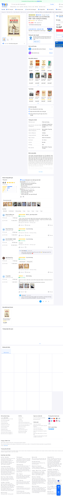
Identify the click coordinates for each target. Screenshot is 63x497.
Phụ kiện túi (28, 489)
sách (33, 6)
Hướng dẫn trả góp (4, 429)
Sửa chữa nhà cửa (37, 479)
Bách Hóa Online (35, 486)
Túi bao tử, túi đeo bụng (26, 493)
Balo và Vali (34, 457)
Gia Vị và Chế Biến (37, 489)
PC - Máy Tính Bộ (37, 474)
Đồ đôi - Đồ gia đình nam (24, 468)
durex (26, 450)
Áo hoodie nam (21, 467)
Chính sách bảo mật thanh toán (23, 422)
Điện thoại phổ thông (6, 479)
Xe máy (50, 488)
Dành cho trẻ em (6, 472)
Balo (33, 458)
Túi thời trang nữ (20, 486)
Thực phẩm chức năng (7, 484)
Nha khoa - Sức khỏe (54, 483)
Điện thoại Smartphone (5, 478)
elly (32, 450)
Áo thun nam (18, 465)
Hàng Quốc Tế (50, 457)
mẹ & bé (21, 6)
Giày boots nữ (20, 477)
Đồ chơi (12, 458)
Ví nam (17, 492)
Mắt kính (41, 462)
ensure (22, 450)
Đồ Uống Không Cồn (38, 491)
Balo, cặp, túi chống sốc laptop (39, 459)
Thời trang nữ (19, 457)
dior (5, 450)
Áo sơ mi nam (23, 466)
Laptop (42, 474)
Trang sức (33, 467)
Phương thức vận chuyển (5, 424)
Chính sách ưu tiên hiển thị (38, 429)
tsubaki (17, 451)
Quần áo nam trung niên (23, 470)
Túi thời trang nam (20, 491)
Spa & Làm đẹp (55, 481)
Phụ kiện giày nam (22, 483)
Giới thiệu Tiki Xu (21, 428)
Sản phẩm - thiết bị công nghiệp (54, 465)
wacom (56, 450)
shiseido (2, 451)
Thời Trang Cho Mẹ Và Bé (5, 458)
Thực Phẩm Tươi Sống (5, 466)
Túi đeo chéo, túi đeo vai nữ (21, 488)
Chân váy (24, 460)
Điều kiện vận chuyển (22, 432)
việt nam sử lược (42, 6)
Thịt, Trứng (6, 467)
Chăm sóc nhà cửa (7, 474)
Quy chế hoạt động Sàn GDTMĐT (39, 417)
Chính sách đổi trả (4, 427)
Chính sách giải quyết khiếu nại (23, 425)
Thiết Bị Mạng (38, 473)
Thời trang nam (19, 464)
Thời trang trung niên (22, 462)
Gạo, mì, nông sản (6, 470)
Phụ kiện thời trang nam (38, 463)
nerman (52, 450)
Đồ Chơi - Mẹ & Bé (5, 457)
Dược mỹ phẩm (10, 490)
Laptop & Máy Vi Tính (56, 464)
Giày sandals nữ (22, 476)
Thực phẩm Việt (10, 468)
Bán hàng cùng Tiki (36, 419)
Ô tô (53, 488)
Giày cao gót (18, 475)
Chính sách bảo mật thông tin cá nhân (25, 423)
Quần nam (23, 465)
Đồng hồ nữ (38, 467)
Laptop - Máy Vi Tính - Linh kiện (39, 470)
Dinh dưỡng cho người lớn (7, 462)
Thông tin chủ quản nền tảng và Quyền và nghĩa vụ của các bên (40, 436)
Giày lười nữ (26, 477)
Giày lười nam (18, 481)
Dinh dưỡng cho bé (6, 461)
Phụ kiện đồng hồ (37, 468)
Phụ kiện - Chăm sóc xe (51, 487)
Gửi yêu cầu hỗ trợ (4, 421)
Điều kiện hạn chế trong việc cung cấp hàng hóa (40, 426)
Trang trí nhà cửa (35, 478)
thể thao (36, 6)
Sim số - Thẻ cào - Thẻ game (56, 484)
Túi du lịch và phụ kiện (38, 458)
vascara (2, 450)
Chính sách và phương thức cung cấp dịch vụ (40, 431)
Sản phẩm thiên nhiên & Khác (7, 487)
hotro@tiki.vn (10, 432)
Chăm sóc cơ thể (6, 485)
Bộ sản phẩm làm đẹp (7, 490)
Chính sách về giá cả (37, 424)
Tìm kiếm (52, 4)
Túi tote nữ (23, 489)
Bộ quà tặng (37, 492)
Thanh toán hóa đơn (51, 480)
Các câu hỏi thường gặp (5, 420)
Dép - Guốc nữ (24, 475)
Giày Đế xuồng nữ (23, 478)
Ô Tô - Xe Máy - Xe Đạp (52, 486)
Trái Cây (2, 467)
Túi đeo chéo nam (22, 492)
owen (20, 450)
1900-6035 (6, 417)
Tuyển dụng (20, 420)
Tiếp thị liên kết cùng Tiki (22, 429)
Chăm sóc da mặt (4, 483)
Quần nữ (23, 458)
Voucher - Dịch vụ (51, 478)
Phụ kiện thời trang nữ (35, 462)
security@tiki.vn (10, 433)
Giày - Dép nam (19, 480)
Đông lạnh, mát (8, 469)
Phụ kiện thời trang (36, 461)
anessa (59, 450)
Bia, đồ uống (5, 471)
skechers (37, 450)
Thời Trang (57, 458)
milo (34, 450)
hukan (9, 451)
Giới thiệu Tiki (20, 417)
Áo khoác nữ (25, 459)
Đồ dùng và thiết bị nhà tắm (39, 481)
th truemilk (13, 450)
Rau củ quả (5, 468)
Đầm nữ (20, 458)
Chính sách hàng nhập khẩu (6, 430)
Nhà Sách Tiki (50, 491)
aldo (40, 450)
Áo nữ (17, 458)
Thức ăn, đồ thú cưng (6, 473)
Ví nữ (28, 488)
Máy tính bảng (5, 480)
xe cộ (18, 6)
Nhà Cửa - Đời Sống (36, 476)
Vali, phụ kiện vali (43, 459)
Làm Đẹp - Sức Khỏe (5, 482)
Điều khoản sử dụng (22, 426)
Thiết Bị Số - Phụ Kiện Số (52, 469)
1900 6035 (6, 445)
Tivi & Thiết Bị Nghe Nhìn (53, 466)
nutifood (46, 450)
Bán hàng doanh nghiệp (22, 431)
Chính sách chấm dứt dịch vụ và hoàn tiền (40, 434)
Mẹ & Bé (54, 462)
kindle (50, 450)
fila (14, 451)
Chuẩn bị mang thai (6, 464)
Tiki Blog (20, 419)
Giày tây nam (24, 481)
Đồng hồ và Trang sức (36, 466)
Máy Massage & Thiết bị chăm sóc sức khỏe (8, 486)
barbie (17, 450)
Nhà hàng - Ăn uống (53, 482)
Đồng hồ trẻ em (43, 468)
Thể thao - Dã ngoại (52, 460)
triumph (43, 450)
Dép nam (22, 482)
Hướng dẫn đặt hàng (4, 423)
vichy (12, 451)
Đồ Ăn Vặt (36, 490)
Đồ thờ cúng (36, 483)
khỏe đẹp (26, 6)
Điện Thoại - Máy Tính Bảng (7, 476)
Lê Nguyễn (47, 14)
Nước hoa (5, 489)
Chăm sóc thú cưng (35, 487)
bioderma (29, 450)
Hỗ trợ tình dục (9, 489)
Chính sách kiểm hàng (5, 426)
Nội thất (37, 480)
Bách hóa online (53, 463)
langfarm (6, 451)
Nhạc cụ (40, 483)
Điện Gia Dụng (4, 492)
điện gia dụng (13, 6)
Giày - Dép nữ (19, 473)
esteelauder (8, 450)
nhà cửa (30, 6)
